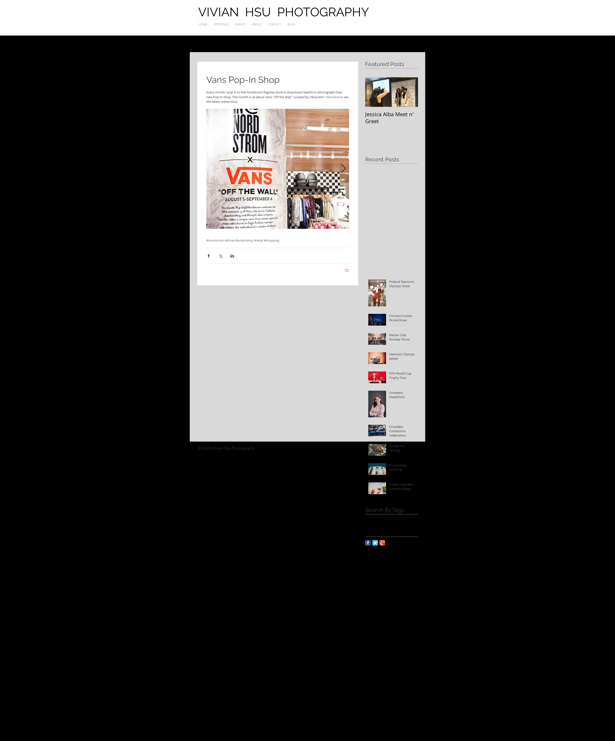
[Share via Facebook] (208, 256)
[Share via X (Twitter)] (220, 256)
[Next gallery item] (343, 169)
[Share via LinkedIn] (232, 256)
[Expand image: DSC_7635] (277, 169)
